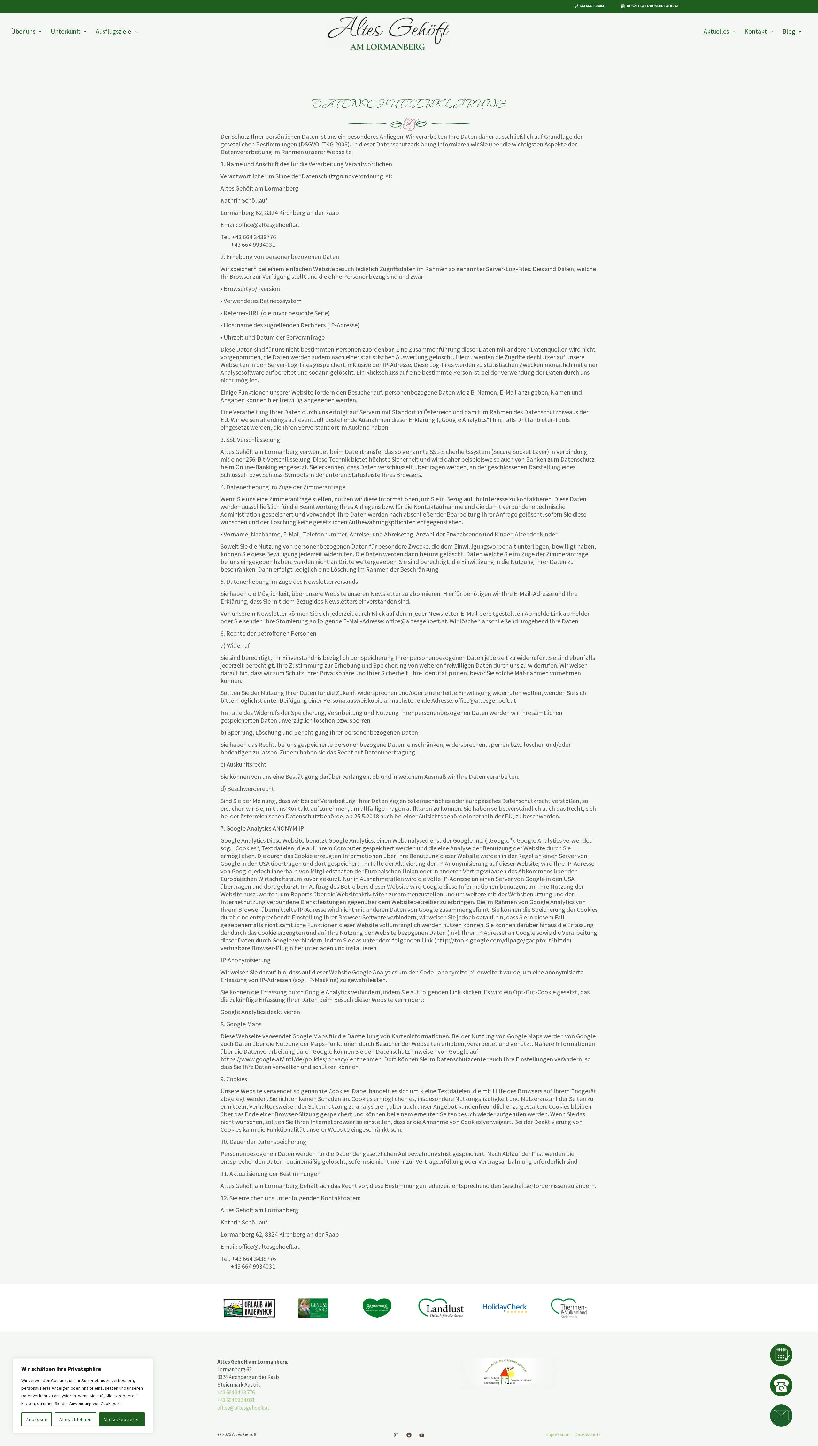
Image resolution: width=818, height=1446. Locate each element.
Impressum (557, 1434)
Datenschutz (588, 1434)
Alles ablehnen (75, 1419)
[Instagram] (396, 1435)
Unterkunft (65, 31)
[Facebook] (409, 1435)
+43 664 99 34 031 (236, 1399)
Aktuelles (716, 31)
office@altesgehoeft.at (243, 1407)
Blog (789, 31)
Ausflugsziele (113, 31)
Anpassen (37, 1419)
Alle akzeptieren (122, 1419)
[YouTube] (421, 1435)
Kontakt (756, 31)
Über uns (23, 31)
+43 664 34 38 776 (236, 1392)
